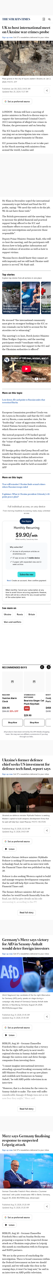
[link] (16, 19)
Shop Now (12, 722)
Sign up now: (7, 37)
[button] (43, 19)
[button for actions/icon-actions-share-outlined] (47, 90)
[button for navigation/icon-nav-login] (43, 19)
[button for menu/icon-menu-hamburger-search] (49, 19)
